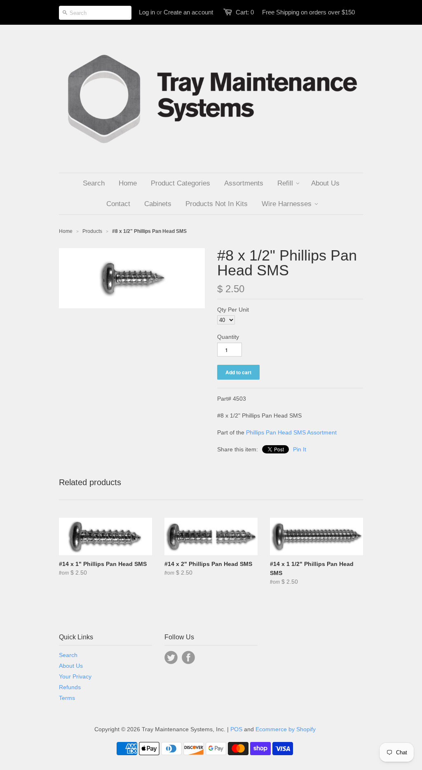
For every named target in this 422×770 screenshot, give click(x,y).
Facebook (188, 657)
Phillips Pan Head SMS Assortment (291, 432)
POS (236, 729)
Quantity (228, 336)
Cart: (245, 12)
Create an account (188, 12)
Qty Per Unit (233, 309)
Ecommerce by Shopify (286, 729)
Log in (147, 12)
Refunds (70, 687)
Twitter (171, 657)
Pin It (299, 449)
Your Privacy (75, 676)
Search (68, 655)
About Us (71, 665)
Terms (67, 698)
